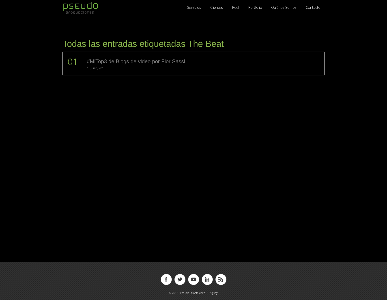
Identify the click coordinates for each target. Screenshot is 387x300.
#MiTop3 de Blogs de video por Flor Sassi (136, 61)
